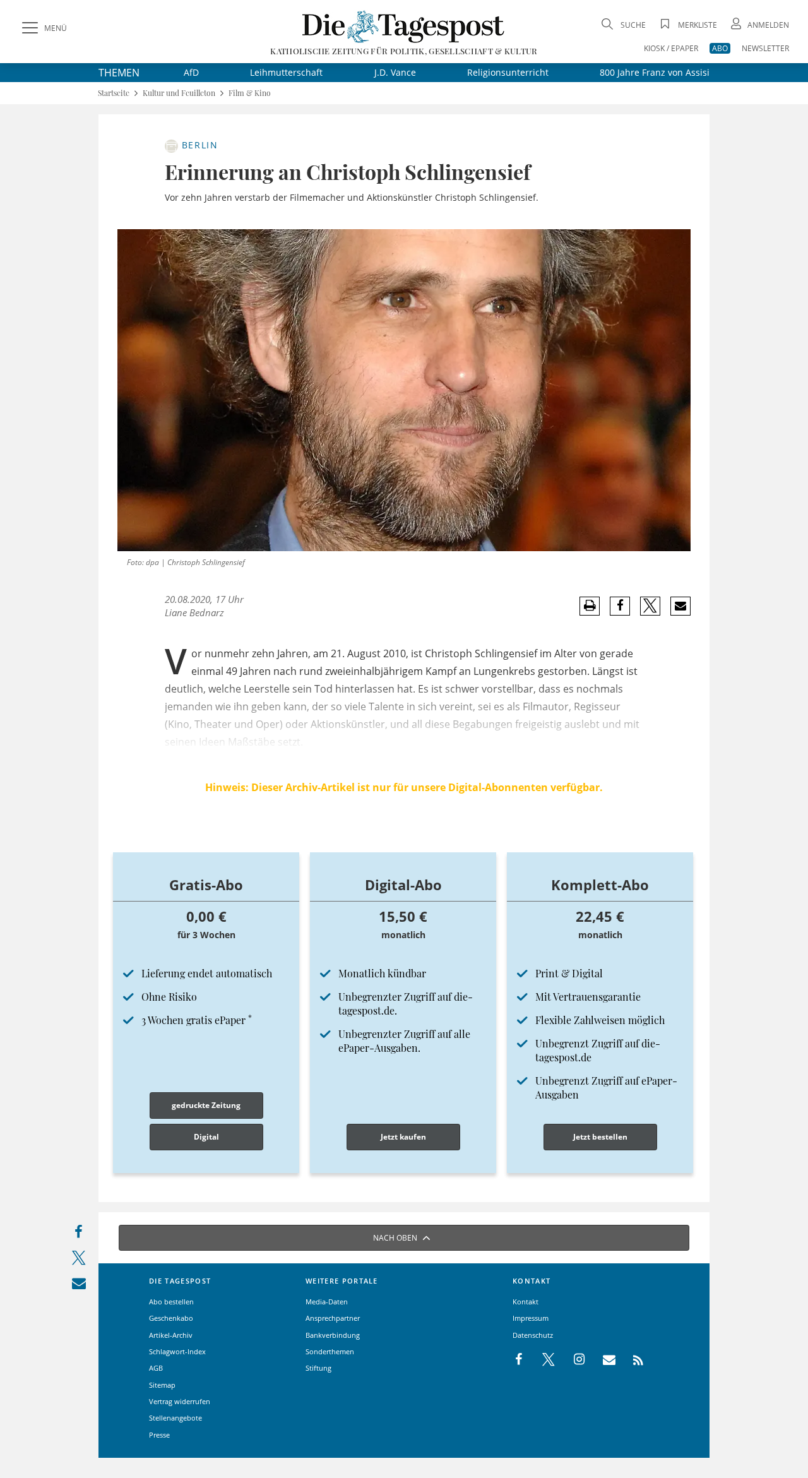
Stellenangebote (175, 1417)
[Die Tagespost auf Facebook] (520, 1360)
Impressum (531, 1318)
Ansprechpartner (333, 1318)
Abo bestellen (171, 1301)
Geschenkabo (171, 1318)
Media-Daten (327, 1301)
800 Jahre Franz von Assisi (655, 72)
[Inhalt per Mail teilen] (78, 1286)
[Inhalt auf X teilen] (78, 1260)
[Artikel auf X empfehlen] (650, 606)
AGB (156, 1368)
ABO (720, 48)
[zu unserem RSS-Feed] (631, 1360)
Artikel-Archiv (171, 1335)
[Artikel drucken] (589, 606)
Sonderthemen (330, 1351)
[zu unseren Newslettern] (603, 1360)
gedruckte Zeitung (206, 1105)
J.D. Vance (395, 72)
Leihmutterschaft (286, 72)
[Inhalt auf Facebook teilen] (78, 1235)
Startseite (113, 93)
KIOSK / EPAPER (671, 48)
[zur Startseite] (403, 26)
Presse (159, 1434)
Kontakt (525, 1301)
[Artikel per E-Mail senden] (680, 606)
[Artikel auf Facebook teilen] (620, 606)
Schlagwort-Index (177, 1351)
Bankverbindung (333, 1335)
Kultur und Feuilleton (179, 93)
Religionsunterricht (508, 72)
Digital (206, 1136)
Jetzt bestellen (600, 1136)
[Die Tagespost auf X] (542, 1360)
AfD (191, 72)
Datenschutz (533, 1335)
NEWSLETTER (765, 48)
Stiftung (318, 1368)
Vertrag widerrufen (179, 1401)
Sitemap (162, 1385)
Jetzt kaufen (403, 1136)
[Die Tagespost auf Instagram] (572, 1360)
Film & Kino (250, 93)
